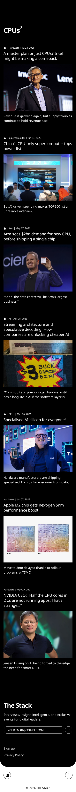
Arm (11, 228)
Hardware (14, 47)
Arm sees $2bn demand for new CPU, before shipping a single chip (37, 236)
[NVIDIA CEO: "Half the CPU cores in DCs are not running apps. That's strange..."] (38, 634)
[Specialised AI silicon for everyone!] (38, 448)
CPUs (11, 414)
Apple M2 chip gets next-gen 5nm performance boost (34, 507)
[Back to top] (68, 775)
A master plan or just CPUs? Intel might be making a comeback (33, 56)
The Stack (43, 788)
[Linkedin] (7, 775)
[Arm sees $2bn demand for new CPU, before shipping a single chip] (38, 268)
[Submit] (68, 730)
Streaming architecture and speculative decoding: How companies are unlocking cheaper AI (36, 329)
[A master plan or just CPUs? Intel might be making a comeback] (38, 87)
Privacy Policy (14, 755)
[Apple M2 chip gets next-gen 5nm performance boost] (38, 539)
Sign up (9, 748)
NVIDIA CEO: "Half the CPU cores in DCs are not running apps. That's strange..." (35, 600)
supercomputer (17, 138)
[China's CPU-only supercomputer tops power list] (38, 177)
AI (10, 318)
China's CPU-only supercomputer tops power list (38, 146)
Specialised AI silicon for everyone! (35, 419)
